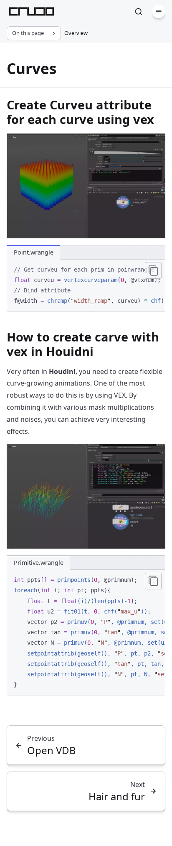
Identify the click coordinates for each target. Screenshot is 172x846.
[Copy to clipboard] (153, 270)
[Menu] (158, 11)
